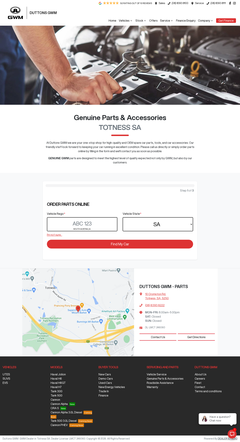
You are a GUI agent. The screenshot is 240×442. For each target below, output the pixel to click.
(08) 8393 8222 (155, 305)
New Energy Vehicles (112, 387)
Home (112, 20)
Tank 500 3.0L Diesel (64, 420)
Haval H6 (56, 378)
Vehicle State (132, 213)
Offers (153, 20)
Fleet (198, 382)
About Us (200, 374)
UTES (6, 374)
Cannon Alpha (59, 403)
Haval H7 (56, 387)
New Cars (105, 374)
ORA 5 (55, 408)
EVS (5, 382)
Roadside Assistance (160, 382)
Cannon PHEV (59, 425)
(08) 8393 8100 (180, 3)
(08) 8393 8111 (218, 3)
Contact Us (158, 337)
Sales (162, 3)
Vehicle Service (157, 374)
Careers (200, 378)
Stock (139, 20)
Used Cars (105, 382)
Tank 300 (56, 391)
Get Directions (196, 337)
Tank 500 (56, 395)
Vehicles (124, 20)
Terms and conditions (208, 391)
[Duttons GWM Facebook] (231, 3)
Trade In (104, 391)
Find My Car (120, 244)
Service (199, 3)
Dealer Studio (227, 438)
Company (204, 20)
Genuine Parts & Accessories (165, 378)
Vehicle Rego (56, 213)
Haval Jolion (58, 374)
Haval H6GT (58, 382)
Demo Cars (106, 378)
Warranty (152, 387)
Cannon (55, 399)
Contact (200, 387)
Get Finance (226, 20)
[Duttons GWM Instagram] (235, 3)
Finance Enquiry (186, 20)
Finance (103, 395)
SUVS (6, 378)
